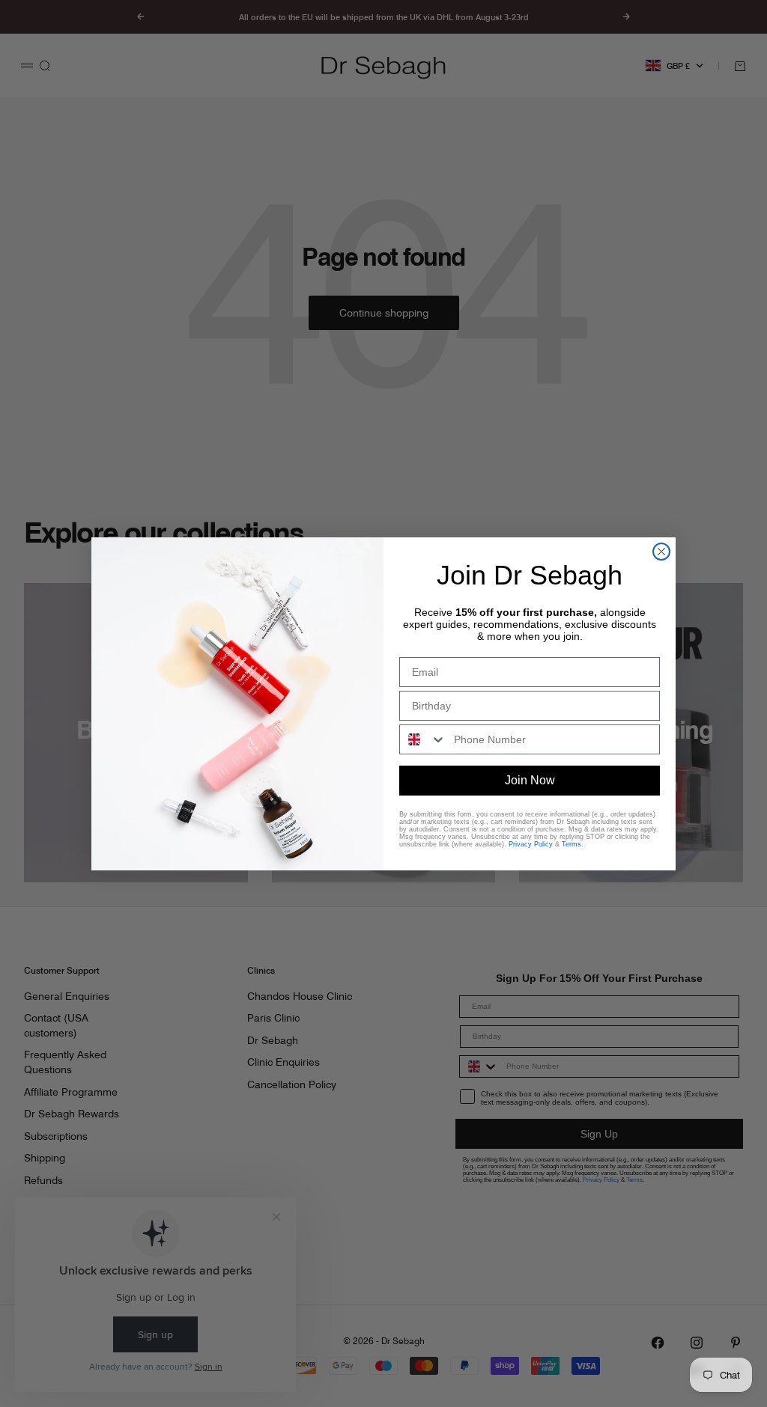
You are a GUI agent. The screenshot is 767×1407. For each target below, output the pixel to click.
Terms (571, 844)
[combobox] (423, 739)
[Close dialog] (661, 551)
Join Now (530, 780)
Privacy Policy (531, 844)
